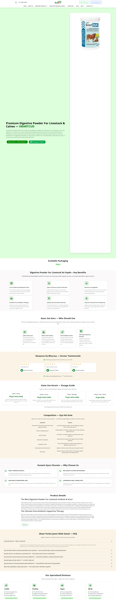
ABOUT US (30, 6)
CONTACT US (89, 6)
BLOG (77, 6)
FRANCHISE (70, 6)
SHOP (82, 6)
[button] (58, 264)
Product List (97, 2)
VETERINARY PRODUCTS (40, 6)
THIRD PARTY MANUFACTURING (57, 6)
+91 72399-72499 (22, 2)
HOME (25, 6)
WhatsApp (85, 2)
